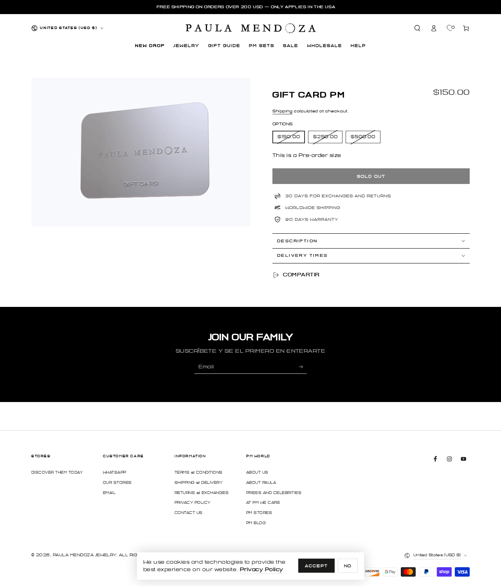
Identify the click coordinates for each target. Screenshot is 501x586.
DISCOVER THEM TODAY (57, 472)
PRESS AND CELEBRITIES (273, 492)
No (348, 565)
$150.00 (289, 137)
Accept (316, 565)
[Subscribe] (303, 366)
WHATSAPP (114, 472)
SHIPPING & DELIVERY (198, 482)
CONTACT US (189, 512)
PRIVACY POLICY (193, 502)
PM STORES (259, 512)
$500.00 (363, 137)
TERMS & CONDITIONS (199, 472)
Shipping (282, 111)
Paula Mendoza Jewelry (84, 554)
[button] (417, 28)
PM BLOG (256, 523)
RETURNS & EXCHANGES (202, 492)
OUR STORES (117, 482)
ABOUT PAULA (261, 482)
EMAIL (109, 492)
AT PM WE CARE (263, 502)
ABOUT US (257, 472)
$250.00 (325, 137)
